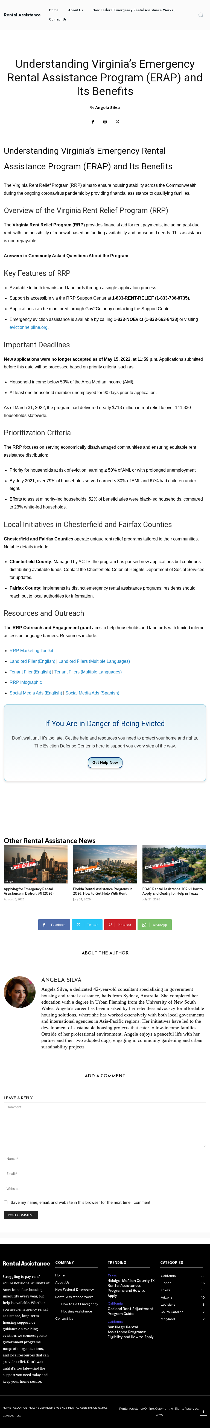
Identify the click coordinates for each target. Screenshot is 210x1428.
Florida (78, 881)
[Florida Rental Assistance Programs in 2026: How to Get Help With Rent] (105, 864)
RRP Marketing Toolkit (31, 650)
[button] (200, 14)
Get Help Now (105, 762)
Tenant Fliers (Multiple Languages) (88, 672)
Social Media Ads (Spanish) (92, 693)
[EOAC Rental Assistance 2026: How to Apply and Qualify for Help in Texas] (174, 864)
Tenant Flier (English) (30, 672)
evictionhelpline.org (29, 327)
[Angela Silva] (20, 1014)
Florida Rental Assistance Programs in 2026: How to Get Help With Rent (102, 891)
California (115, 1303)
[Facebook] (93, 122)
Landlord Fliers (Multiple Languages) (94, 661)
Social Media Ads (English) (36, 693)
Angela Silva (107, 107)
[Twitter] (117, 122)
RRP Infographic (26, 682)
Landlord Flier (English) (32, 661)
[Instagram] (105, 122)
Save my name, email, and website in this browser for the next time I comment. (81, 1202)
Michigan (9, 881)
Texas (147, 881)
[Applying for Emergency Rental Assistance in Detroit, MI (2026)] (36, 864)
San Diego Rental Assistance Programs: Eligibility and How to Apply (131, 1332)
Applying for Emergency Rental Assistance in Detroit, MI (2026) (29, 891)
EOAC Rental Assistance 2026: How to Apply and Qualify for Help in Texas (172, 891)
